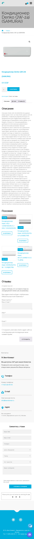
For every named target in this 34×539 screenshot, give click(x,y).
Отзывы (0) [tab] (21, 101)
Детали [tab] (14, 101)
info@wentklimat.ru (7, 400)
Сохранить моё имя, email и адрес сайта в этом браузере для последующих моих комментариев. (17, 332)
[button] (29, 41)
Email (4, 321)
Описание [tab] (7, 101)
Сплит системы (13, 96)
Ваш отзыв (6, 302)
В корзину (13, 89)
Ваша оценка (7, 300)
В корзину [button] (7, 233)
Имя (4, 313)
